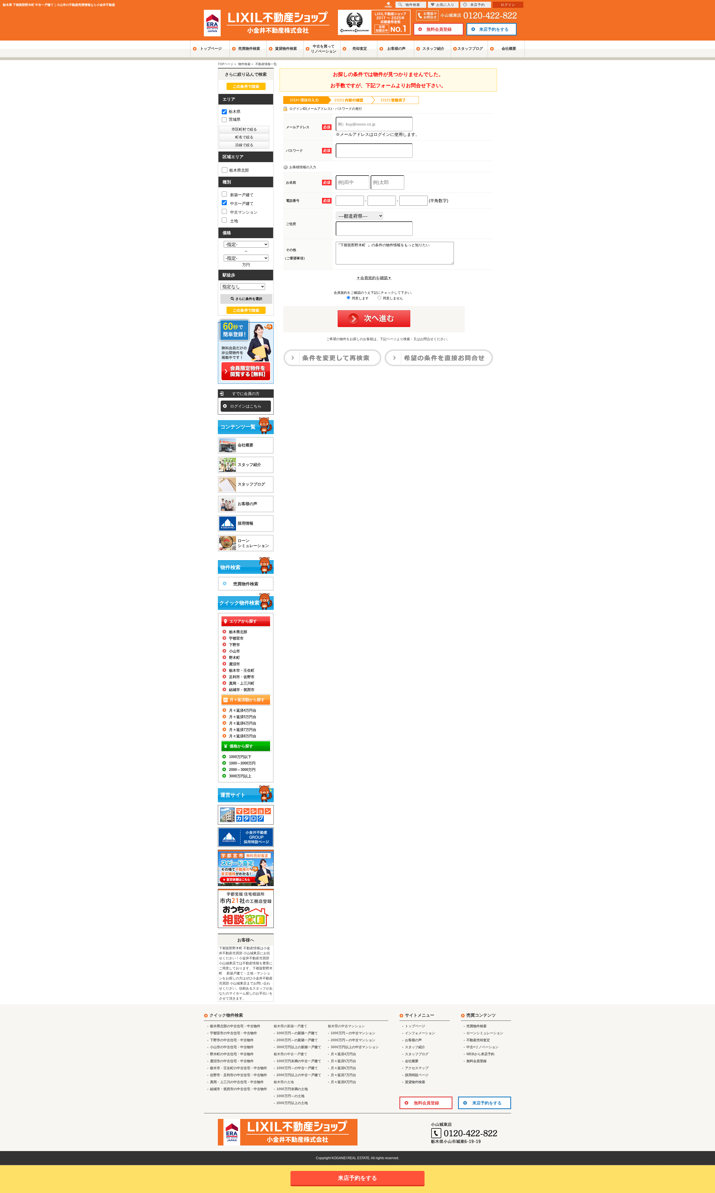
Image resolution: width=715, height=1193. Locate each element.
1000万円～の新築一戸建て (297, 1033)
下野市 (234, 645)
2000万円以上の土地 (292, 1103)
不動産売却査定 (478, 1040)
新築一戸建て (242, 195)
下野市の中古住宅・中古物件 (232, 1040)
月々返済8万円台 (242, 736)
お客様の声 (396, 48)
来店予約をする (494, 29)
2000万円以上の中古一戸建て (299, 1075)
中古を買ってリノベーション (323, 48)
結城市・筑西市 (241, 690)
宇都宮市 (236, 638)
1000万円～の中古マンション (353, 1033)
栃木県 (234, 111)
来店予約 (477, 5)
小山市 (234, 651)
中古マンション (244, 212)
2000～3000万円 (242, 770)
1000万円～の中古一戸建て (297, 1068)
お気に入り (445, 5)
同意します (360, 298)
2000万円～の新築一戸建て (297, 1040)
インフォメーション (420, 1033)
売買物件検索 (249, 48)
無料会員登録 (439, 29)
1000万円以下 (240, 757)
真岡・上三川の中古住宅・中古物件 (237, 1082)
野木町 (234, 657)
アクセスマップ (416, 1068)
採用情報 (245, 523)
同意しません (392, 298)
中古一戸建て (242, 203)
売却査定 (359, 48)
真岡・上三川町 (241, 683)
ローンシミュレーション (253, 543)
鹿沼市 (234, 664)
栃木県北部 (239, 170)
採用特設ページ (416, 1075)
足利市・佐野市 (241, 677)
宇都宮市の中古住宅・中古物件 (233, 1033)
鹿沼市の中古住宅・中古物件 (232, 1061)
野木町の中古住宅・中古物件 (232, 1054)
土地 (234, 221)
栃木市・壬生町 (241, 670)
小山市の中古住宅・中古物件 (232, 1047)
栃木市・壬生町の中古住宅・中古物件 (238, 1068)
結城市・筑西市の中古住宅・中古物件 (238, 1089)
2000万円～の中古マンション (353, 1040)
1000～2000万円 (242, 763)
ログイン (508, 5)
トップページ (211, 48)
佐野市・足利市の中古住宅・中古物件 (238, 1075)
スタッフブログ (470, 48)
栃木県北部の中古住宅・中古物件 (235, 1026)
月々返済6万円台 (242, 723)
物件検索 (413, 5)
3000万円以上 (240, 776)
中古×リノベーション (482, 1047)
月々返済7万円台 (242, 730)
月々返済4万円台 (242, 710)
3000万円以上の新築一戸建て (299, 1047)
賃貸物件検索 (286, 48)
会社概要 (509, 48)
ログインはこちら (245, 406)
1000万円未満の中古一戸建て (299, 1061)
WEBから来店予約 (480, 1054)
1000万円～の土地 (290, 1096)
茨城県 (234, 119)
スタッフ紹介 (433, 48)
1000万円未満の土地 (292, 1089)
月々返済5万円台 (242, 717)
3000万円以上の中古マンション (355, 1047)
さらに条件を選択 (248, 299)
